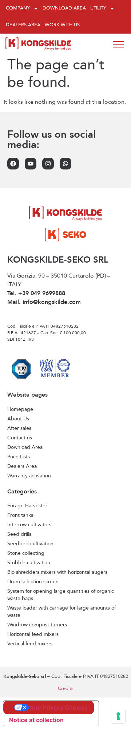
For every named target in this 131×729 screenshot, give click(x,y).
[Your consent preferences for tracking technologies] (118, 716)
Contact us (19, 437)
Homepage (20, 409)
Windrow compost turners (37, 624)
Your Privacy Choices (58, 707)
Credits (66, 688)
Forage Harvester (27, 505)
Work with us (62, 25)
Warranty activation (29, 475)
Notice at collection (36, 720)
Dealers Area (23, 25)
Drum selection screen (33, 581)
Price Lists (18, 456)
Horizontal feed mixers (33, 634)
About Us (18, 418)
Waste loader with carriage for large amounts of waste (61, 612)
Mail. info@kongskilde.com (44, 302)
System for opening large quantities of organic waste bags (60, 595)
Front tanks (20, 515)
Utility (98, 8)
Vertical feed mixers (29, 643)
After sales (19, 428)
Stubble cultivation (28, 562)
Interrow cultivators (29, 524)
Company (18, 8)
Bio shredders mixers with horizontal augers (57, 572)
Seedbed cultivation (30, 543)
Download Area (64, 8)
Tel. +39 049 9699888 (36, 294)
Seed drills (19, 534)
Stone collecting (25, 553)
